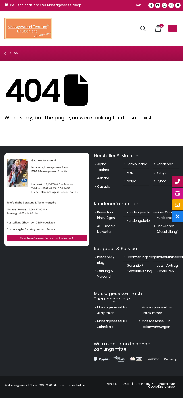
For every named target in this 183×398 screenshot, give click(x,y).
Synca (161, 181)
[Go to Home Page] (5, 53)
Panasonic (165, 164)
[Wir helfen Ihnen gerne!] (177, 181)
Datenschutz (144, 384)
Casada (103, 186)
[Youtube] (157, 5)
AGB (126, 384)
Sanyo (162, 172)
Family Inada (137, 164)
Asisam (103, 178)
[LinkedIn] (171, 5)
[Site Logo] (28, 28)
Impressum (167, 384)
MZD (130, 172)
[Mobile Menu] (172, 28)
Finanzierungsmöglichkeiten (149, 257)
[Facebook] (151, 5)
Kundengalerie (138, 220)
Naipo (131, 181)
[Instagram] (164, 5)
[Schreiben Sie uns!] (177, 204)
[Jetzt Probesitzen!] (177, 193)
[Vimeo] (178, 5)
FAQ (138, 5)
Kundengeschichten (143, 212)
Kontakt (112, 384)
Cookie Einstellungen (162, 386)
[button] (143, 29)
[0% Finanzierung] (177, 216)
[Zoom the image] (46, 155)
